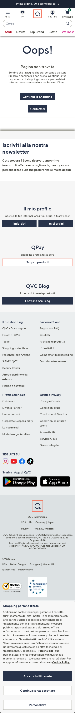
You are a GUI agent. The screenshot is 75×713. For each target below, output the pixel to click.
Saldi (8, 32)
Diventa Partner (12, 407)
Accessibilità (47, 432)
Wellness (68, 32)
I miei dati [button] (19, 223)
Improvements (25, 569)
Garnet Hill (48, 564)
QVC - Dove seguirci (14, 328)
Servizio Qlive (48, 438)
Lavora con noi (11, 414)
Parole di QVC (11, 335)
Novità (20, 32)
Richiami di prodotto (52, 341)
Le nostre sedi (10, 427)
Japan (51, 522)
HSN (4, 564)
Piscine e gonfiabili (13, 385)
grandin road (8, 569)
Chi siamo (8, 401)
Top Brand (37, 32)
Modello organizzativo (16, 434)
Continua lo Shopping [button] (37, 97)
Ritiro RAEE (47, 348)
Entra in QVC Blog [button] (37, 301)
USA (23, 522)
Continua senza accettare (37, 690)
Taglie (6, 341)
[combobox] (33, 23)
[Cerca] (68, 23)
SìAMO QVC (10, 361)
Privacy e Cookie (50, 401)
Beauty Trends (11, 367)
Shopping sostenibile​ (15, 348)
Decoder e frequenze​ (53, 361)
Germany (40, 522)
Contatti (45, 335)
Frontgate (34, 564)
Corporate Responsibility (17, 420)
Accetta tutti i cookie (37, 676)
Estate (52, 32)
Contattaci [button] (37, 109)
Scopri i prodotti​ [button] (37, 262)
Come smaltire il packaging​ (56, 354)
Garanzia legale (49, 445)
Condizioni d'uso (50, 407)
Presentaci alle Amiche (16, 354)
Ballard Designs (18, 564)
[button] (7, 15)
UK (30, 522)
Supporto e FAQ (49, 328)
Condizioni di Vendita (53, 414)
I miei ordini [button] (56, 223)
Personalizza (37, 705)
